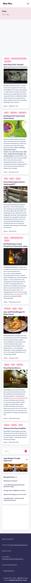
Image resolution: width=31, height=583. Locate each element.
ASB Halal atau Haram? (10, 481)
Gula (6, 178)
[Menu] (28, 3)
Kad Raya (14, 112)
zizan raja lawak (17, 294)
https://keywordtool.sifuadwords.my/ (12, 559)
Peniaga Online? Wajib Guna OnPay (14, 490)
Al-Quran (7, 308)
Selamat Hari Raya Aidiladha (17, 398)
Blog (20, 308)
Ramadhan (22, 112)
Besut (6, 112)
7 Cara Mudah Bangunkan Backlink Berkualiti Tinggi (14, 485)
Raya (20, 425)
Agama (7, 364)
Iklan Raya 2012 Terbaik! (14, 65)
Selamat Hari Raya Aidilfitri (15, 428)
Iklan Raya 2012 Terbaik (19, 58)
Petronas (8, 61)
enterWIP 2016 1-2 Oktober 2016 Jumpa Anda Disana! (14, 499)
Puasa (18, 178)
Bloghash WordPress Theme (18, 580)
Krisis (12, 178)
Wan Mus (7, 3)
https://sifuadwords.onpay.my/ (19, 545)
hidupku (14, 425)
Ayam (14, 308)
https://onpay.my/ (9, 571)
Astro (6, 237)
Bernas (7, 58)
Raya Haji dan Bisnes (12, 368)
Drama (7, 240)
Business (20, 364)
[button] (26, 451)
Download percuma (17, 237)
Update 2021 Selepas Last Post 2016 (15, 494)
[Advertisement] (15, 36)
